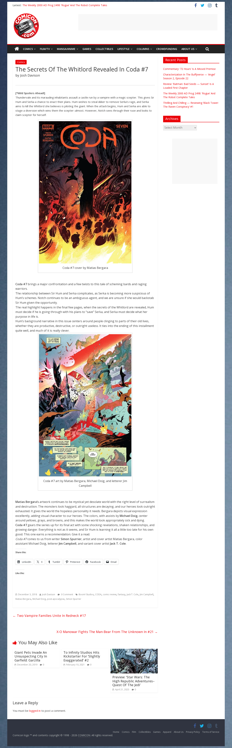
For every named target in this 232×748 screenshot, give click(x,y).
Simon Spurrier (73, 599)
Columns (143, 49)
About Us (187, 49)
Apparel (167, 731)
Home (116, 731)
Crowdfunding (166, 49)
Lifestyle (123, 49)
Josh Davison (48, 594)
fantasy (121, 594)
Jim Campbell (146, 594)
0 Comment (67, 594)
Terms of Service (210, 731)
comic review (109, 594)
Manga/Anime (66, 49)
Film (134, 731)
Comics (28, 49)
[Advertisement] (148, 22)
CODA (98, 594)
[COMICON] (26, 15)
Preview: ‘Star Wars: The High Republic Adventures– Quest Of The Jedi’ (133, 681)
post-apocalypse (56, 599)
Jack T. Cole (132, 594)
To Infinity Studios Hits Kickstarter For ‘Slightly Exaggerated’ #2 (81, 656)
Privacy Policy (193, 731)
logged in (35, 710)
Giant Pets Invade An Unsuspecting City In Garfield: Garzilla (30, 656)
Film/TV (45, 49)
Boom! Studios (86, 594)
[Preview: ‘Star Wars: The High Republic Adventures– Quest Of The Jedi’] (134, 651)
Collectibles (104, 49)
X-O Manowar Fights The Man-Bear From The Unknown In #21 (107, 632)
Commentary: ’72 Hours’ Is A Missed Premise (189, 69)
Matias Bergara (23, 599)
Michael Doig (39, 599)
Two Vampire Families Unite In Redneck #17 (49, 615)
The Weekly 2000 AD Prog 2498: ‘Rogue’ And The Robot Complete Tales (64, 5)
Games (86, 49)
